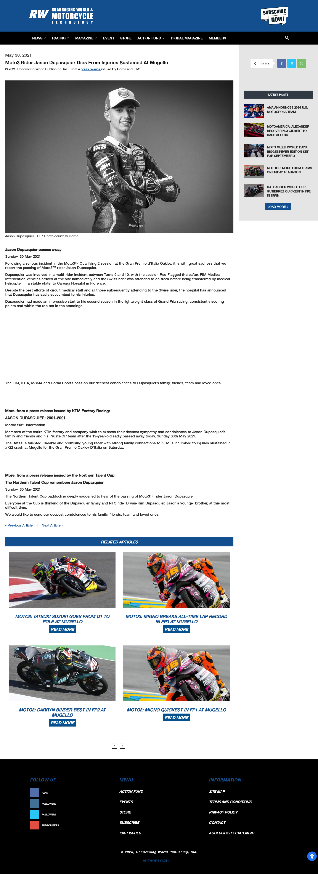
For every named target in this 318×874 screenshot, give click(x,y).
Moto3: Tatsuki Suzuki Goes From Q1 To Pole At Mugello (62, 619)
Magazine (84, 38)
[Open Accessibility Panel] (312, 856)
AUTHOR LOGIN (156, 860)
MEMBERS (217, 38)
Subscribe (102, 825)
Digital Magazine (187, 38)
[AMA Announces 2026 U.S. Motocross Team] (254, 111)
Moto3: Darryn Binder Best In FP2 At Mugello (62, 712)
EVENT (108, 38)
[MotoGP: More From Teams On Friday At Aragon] (254, 171)
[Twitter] (291, 63)
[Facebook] (281, 63)
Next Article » (52, 525)
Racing (59, 38)
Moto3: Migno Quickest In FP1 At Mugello (176, 709)
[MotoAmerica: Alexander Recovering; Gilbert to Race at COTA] (254, 130)
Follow (104, 803)
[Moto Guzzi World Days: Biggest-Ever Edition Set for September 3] (254, 150)
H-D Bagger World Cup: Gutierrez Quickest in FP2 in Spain (289, 191)
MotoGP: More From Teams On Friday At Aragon (289, 170)
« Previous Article (19, 525)
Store (126, 38)
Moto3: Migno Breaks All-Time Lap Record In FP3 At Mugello (176, 619)
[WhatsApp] (301, 63)
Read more (62, 629)
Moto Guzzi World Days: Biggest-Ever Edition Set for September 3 (287, 151)
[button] (287, 38)
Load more (277, 206)
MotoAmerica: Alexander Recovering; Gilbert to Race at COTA (288, 131)
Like (106, 792)
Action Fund (149, 38)
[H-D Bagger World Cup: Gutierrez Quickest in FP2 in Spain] (254, 190)
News (37, 38)
